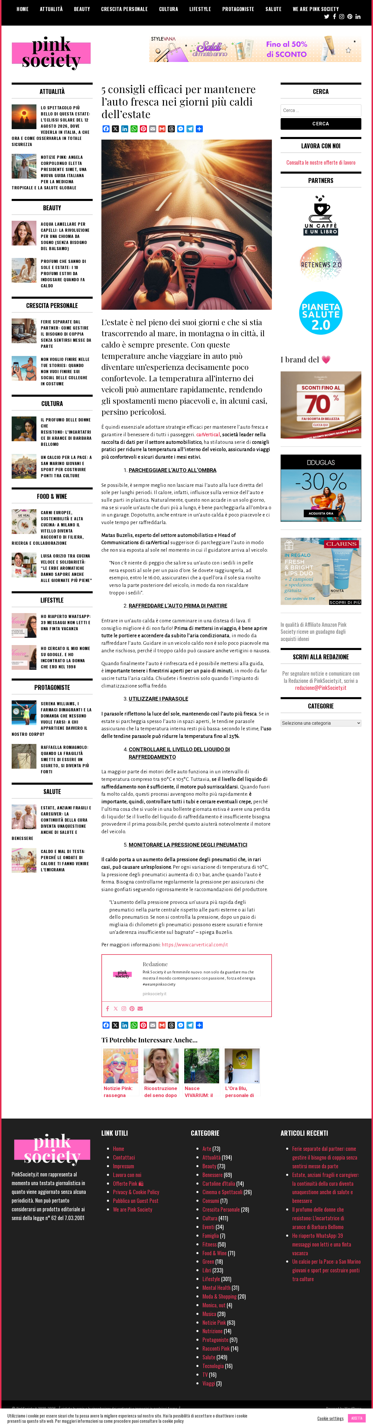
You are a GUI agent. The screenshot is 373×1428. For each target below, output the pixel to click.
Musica (209, 1313)
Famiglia (211, 1235)
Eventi (208, 1227)
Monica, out (214, 1305)
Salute (273, 9)
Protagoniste (238, 9)
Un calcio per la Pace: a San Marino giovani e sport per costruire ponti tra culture (326, 1270)
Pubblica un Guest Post (136, 1200)
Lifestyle (200, 9)
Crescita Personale (124, 9)
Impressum (123, 1166)
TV (205, 1374)
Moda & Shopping (220, 1296)
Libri (207, 1270)
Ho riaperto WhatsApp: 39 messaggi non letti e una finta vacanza (321, 1244)
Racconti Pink (216, 1348)
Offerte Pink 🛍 (128, 1183)
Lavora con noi (127, 1174)
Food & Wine (215, 1253)
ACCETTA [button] (356, 1418)
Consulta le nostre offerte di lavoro (321, 162)
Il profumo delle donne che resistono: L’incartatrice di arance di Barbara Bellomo (318, 1218)
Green (208, 1261)
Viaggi (209, 1383)
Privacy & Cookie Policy (136, 1192)
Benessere (213, 1174)
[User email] (140, 1009)
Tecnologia (213, 1366)
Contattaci (124, 1157)
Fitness (210, 1244)
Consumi (211, 1200)
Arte (207, 1148)
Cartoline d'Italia (219, 1183)
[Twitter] (115, 1009)
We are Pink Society (316, 9)
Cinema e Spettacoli (222, 1192)
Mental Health (217, 1287)
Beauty (82, 9)
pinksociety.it (154, 993)
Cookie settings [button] (330, 1418)
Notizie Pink (214, 1322)
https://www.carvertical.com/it (195, 945)
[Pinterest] (132, 1009)
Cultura (168, 9)
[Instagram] (123, 1009)
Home (23, 9)
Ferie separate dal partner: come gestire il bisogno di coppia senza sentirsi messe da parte (324, 1157)
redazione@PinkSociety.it (320, 687)
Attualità (51, 9)
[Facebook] (107, 1009)
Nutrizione (213, 1331)
